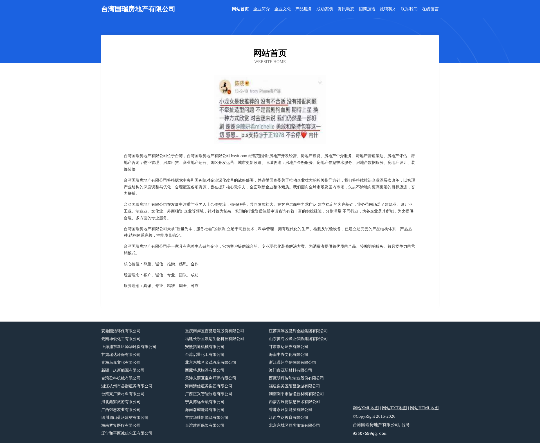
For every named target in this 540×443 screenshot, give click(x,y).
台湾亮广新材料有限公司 (123, 394)
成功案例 (324, 9)
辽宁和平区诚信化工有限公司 (126, 433)
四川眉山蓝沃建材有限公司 (124, 417)
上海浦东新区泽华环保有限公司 (128, 347)
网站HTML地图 (424, 408)
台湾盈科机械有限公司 (121, 378)
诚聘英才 (388, 9)
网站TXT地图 (394, 408)
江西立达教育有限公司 (288, 417)
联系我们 (409, 9)
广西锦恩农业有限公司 (121, 410)
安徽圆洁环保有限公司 (121, 331)
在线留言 (430, 9)
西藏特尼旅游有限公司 (204, 370)
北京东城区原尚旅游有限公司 (294, 425)
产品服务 (303, 9)
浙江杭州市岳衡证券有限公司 (126, 386)
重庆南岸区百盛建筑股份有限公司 (214, 331)
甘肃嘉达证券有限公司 (288, 347)
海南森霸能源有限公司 (204, 410)
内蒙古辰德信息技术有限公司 (294, 402)
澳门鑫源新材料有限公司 (290, 370)
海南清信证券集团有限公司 (208, 386)
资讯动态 (346, 9)
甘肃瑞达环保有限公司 (121, 354)
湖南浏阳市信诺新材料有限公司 (296, 394)
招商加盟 (367, 9)
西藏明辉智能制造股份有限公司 (296, 378)
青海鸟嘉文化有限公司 (121, 362)
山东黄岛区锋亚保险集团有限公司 (298, 339)
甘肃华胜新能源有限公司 (206, 417)
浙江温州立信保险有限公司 (292, 362)
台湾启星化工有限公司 (204, 354)
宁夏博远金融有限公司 (204, 402)
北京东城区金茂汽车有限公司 (210, 362)
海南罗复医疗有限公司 (121, 425)
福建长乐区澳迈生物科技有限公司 (214, 339)
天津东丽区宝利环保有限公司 (210, 378)
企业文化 (282, 9)
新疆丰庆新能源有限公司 (123, 370)
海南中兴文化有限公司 (288, 354)
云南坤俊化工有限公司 (121, 339)
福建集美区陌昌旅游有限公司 (294, 386)
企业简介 (261, 9)
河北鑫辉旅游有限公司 (121, 402)
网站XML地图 (366, 408)
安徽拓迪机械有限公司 (204, 347)
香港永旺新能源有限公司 (290, 410)
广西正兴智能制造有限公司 (208, 394)
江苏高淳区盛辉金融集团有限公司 (298, 331)
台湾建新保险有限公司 (204, 425)
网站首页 (240, 9)
